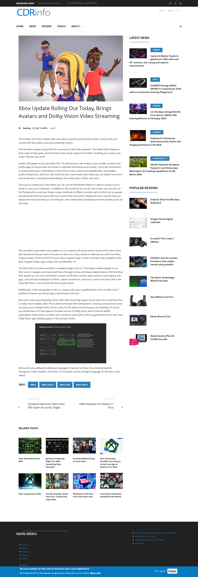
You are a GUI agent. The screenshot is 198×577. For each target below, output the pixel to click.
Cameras (157, 132)
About (75, 26)
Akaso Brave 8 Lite (160, 316)
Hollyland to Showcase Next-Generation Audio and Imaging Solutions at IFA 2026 (155, 141)
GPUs (155, 79)
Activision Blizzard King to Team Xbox (84, 460)
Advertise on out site (145, 536)
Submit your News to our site (149, 539)
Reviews (47, 26)
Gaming (27, 128)
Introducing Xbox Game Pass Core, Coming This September (57, 496)
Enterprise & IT (160, 158)
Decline (172, 571)
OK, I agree (160, 571)
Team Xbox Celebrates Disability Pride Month (110, 495)
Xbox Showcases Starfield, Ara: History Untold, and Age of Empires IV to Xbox (110, 462)
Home (161, 10)
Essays (61, 26)
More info (95, 572)
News (32, 26)
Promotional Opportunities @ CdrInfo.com (155, 532)
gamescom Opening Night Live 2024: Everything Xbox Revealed (55, 462)
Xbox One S (82, 384)
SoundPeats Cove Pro (161, 296)
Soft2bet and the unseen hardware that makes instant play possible (164, 261)
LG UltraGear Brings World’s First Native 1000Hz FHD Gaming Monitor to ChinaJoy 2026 (155, 115)
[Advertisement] (71, 228)
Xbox (33, 384)
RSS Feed (139, 543)
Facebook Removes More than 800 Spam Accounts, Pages (46, 405)
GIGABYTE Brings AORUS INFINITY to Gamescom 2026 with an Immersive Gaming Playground (155, 89)
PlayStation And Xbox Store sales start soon (83, 495)
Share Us (171, 11)
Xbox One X (48, 384)
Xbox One (65, 384)
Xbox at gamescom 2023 (30, 493)
